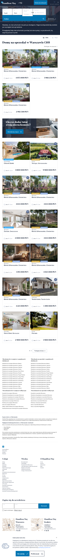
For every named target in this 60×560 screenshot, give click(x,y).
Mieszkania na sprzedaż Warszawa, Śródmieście (41, 378)
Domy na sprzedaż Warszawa (37, 404)
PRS (3, 470)
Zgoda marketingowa (13, 510)
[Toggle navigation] (20, 3)
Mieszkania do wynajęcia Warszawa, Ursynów (12, 382)
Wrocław (4, 453)
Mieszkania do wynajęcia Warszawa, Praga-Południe (13, 374)
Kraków (4, 452)
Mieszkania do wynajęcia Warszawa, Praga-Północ (13, 376)
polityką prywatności (44, 547)
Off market (4, 483)
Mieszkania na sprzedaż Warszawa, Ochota (40, 369)
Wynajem (4, 466)
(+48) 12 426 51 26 (48, 527)
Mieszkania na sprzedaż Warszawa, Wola (40, 386)
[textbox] (26, 14)
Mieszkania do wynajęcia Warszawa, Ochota (11, 369)
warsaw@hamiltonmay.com (22, 528)
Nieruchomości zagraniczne (8, 482)
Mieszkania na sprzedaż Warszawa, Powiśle (40, 371)
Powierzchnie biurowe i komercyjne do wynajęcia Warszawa (15, 408)
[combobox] (7, 13)
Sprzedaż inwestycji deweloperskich (10, 491)
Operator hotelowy (6, 488)
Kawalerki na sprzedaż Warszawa (38, 393)
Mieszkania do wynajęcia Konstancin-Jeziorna (12, 365)
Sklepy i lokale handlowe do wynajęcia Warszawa (12, 406)
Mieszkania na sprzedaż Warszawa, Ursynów (40, 380)
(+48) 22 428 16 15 (20, 527)
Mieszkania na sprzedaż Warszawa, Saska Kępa (41, 376)
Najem (3, 463)
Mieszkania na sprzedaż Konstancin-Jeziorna (40, 365)
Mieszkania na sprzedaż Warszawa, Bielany (40, 363)
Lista (47, 38)
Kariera (42, 463)
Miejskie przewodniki (25, 467)
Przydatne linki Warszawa (26, 464)
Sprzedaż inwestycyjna (7, 485)
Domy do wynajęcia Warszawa (9, 404)
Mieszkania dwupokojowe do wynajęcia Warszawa (13, 395)
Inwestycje (4, 469)
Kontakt (42, 467)
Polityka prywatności (25, 469)
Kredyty (4, 476)
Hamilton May (5, 7)
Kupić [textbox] (6, 13)
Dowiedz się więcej (13, 132)
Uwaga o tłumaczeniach (26, 470)
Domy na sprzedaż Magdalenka (37, 406)
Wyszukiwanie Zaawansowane (51, 19)
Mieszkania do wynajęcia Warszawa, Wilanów (12, 384)
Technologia (23, 463)
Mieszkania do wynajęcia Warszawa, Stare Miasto (13, 371)
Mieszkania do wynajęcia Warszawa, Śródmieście (12, 380)
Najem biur (4, 473)
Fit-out (3, 475)
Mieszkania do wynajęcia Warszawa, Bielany (11, 363)
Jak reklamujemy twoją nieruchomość (29, 466)
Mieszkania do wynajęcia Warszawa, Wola (11, 386)
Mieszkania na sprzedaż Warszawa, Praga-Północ (41, 374)
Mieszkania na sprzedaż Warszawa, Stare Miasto (41, 382)
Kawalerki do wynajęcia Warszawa (9, 393)
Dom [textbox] (15, 13)
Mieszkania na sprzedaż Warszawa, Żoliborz (40, 388)
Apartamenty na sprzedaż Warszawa (39, 400)
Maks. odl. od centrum (26, 11)
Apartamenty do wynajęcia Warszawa (10, 400)
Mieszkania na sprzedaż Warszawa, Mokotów (40, 367)
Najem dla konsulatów (7, 480)
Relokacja (4, 479)
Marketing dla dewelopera (8, 489)
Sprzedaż (4, 464)
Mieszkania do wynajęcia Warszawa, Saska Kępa (12, 378)
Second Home (5, 486)
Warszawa (4, 450)
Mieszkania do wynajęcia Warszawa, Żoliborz (12, 388)
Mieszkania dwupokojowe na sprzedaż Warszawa (41, 395)
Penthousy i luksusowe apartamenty (38, 402)
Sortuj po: (50, 46)
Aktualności (42, 464)
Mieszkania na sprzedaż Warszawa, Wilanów (40, 384)
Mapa (56, 38)
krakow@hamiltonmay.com (50, 528)
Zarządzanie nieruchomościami (9, 472)
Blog (41, 466)
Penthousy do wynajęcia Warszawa (9, 402)
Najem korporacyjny (6, 467)
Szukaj (6, 19)
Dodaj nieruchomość (40, 3)
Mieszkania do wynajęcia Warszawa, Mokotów (12, 367)
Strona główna (5, 449)
